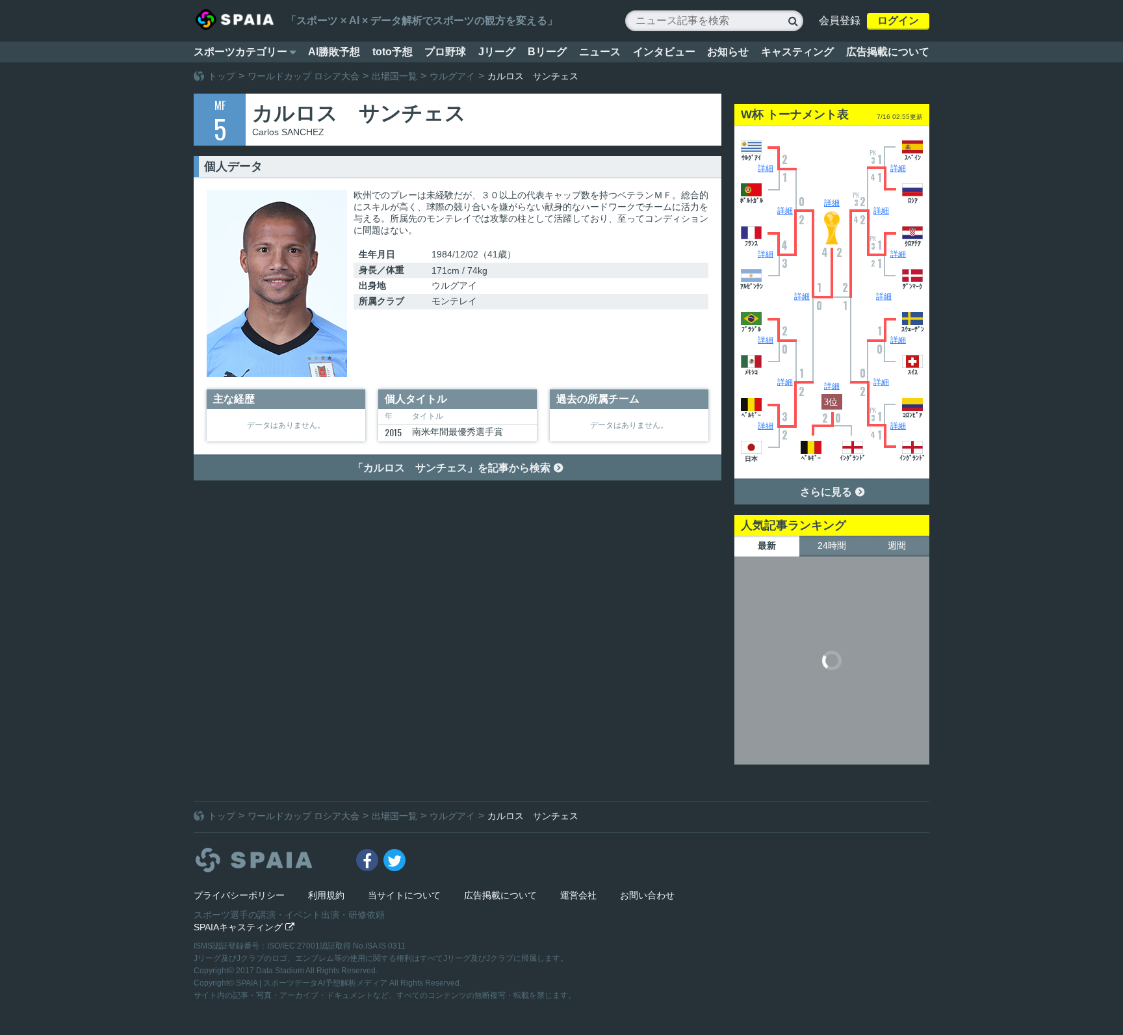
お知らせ (728, 51)
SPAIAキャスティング (244, 927)
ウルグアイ (452, 76)
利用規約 (326, 895)
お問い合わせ (647, 895)
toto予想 (392, 51)
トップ (221, 76)
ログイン (898, 20)
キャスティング (797, 51)
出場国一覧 (394, 76)
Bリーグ (547, 51)
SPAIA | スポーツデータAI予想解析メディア (312, 983)
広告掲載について (887, 51)
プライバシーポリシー (239, 895)
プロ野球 (445, 51)
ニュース (600, 51)
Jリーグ (496, 51)
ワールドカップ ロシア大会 (303, 76)
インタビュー (664, 51)
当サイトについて (404, 895)
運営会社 (578, 895)
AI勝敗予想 (334, 51)
